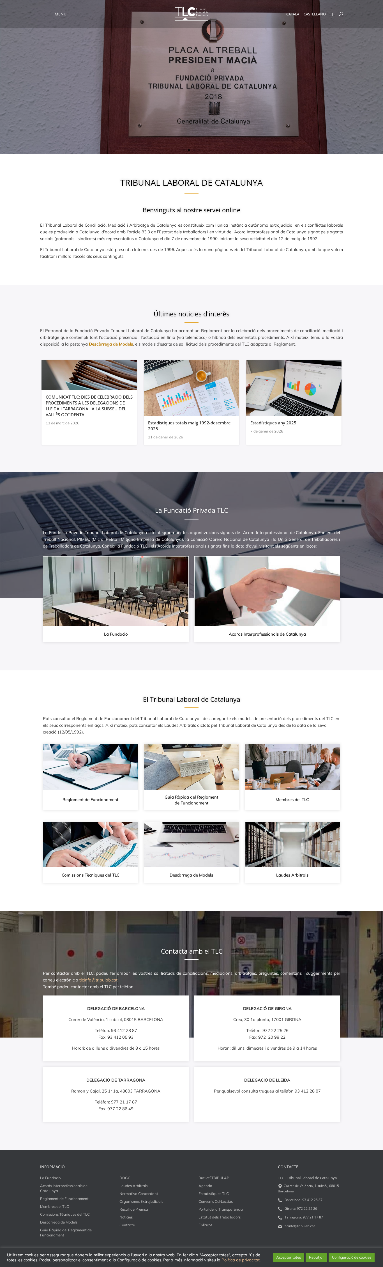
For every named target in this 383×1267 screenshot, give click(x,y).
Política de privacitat (241, 1260)
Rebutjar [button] (316, 1257)
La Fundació (116, 634)
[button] (184, 150)
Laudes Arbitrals (292, 875)
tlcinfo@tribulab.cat (299, 1226)
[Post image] (89, 375)
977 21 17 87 (313, 1217)
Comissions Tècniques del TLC (90, 875)
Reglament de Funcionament (90, 799)
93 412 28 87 (312, 1199)
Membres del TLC (292, 799)
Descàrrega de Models (191, 875)
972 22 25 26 (307, 1208)
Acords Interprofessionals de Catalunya (267, 634)
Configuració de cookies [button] (351, 1257)
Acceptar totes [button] (288, 1257)
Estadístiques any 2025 (273, 423)
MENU (60, 14)
